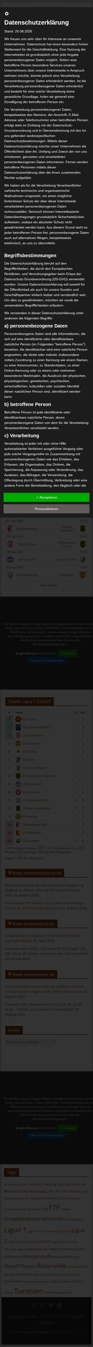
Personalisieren (46, 509)
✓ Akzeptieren (46, 497)
